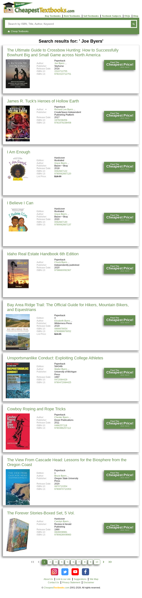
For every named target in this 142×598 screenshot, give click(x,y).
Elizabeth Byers (62, 320)
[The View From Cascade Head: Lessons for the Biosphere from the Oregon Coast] (18, 504)
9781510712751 (62, 74)
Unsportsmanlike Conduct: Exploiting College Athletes (55, 358)
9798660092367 (62, 270)
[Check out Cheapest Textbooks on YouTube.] (75, 571)
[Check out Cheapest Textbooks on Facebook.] (85, 571)
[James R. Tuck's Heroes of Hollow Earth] (18, 140)
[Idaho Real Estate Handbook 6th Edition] (18, 288)
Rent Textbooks (72, 16)
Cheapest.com (56, 587)
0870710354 (60, 486)
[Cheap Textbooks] (38, 13)
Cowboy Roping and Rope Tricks (36, 409)
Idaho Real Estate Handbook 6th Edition (43, 254)
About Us (48, 579)
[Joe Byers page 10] (110, 562)
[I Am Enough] (18, 179)
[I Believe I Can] (18, 230)
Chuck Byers (60, 262)
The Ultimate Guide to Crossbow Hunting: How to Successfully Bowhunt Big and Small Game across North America (63, 52)
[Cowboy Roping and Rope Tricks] (18, 449)
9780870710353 (62, 489)
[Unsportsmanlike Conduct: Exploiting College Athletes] (18, 397)
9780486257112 (62, 428)
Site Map (93, 579)
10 (97, 562)
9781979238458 (62, 122)
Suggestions (80, 579)
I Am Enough (18, 152)
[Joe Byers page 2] (103, 562)
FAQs (127, 16)
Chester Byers (61, 417)
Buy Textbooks (53, 16)
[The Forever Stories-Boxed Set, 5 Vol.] (18, 552)
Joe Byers (59, 63)
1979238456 (60, 120)
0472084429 (60, 379)
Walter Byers (60, 369)
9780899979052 (62, 331)
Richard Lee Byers (63, 109)
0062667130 (60, 222)
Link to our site (63, 579)
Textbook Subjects (111, 16)
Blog (135, 16)
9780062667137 (62, 224)
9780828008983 (62, 534)
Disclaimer (88, 582)
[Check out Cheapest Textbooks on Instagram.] (54, 571)
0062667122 (60, 171)
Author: (40, 109)
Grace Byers (60, 163)
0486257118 (60, 425)
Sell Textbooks (91, 16)
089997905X (60, 328)
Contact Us (53, 582)
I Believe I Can (20, 203)
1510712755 (60, 71)
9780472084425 (62, 382)
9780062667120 (62, 173)
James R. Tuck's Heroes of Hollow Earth (43, 101)
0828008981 (60, 532)
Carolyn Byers (61, 521)
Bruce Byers (60, 476)
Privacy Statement (71, 582)
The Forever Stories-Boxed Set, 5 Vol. (41, 513)
